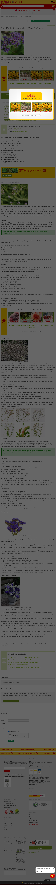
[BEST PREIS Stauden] (37, 107)
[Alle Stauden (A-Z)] (47, 107)
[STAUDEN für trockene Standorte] (26, 107)
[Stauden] (15, 107)
